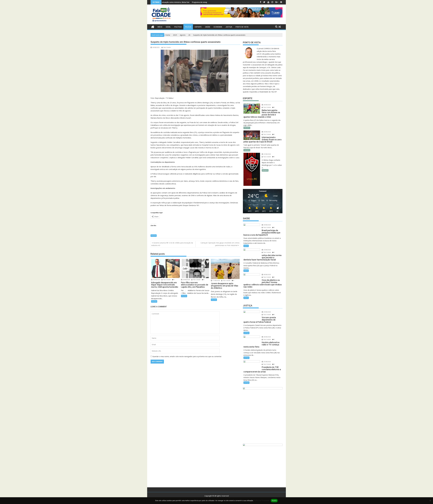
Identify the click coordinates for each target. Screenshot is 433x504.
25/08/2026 (267, 362)
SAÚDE (207, 27)
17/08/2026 (216, 280)
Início (160, 27)
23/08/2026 (267, 154)
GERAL (168, 27)
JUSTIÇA (229, 27)
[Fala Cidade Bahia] (153, 26)
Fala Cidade (167, 47)
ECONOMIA (218, 27)
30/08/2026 (156, 280)
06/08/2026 (267, 274)
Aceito (274, 500)
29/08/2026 (186, 280)
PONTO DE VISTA (242, 27)
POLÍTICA (178, 27)
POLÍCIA (188, 27)
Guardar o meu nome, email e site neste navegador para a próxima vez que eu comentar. (187, 356)
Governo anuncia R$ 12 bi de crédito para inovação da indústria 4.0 (172, 244)
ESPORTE (198, 27)
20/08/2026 (267, 250)
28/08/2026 (267, 105)
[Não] (430, 500)
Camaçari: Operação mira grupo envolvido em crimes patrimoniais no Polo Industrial (220, 244)
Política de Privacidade (262, 500)
